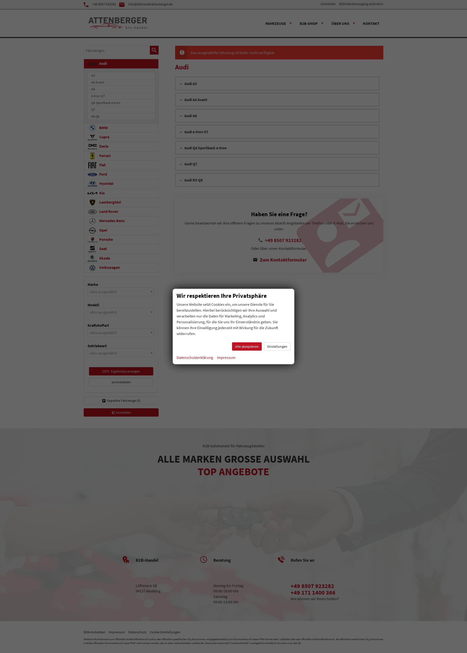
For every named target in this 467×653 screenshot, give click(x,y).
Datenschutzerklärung (195, 357)
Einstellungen (277, 346)
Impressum (226, 357)
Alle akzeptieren (247, 346)
